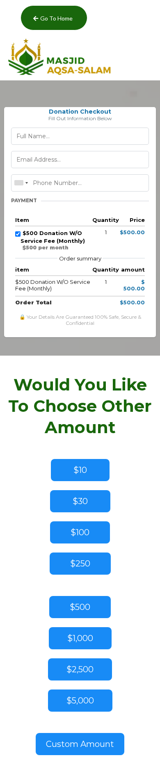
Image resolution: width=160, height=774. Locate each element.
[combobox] (20, 183)
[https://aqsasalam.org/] (80, 57)
